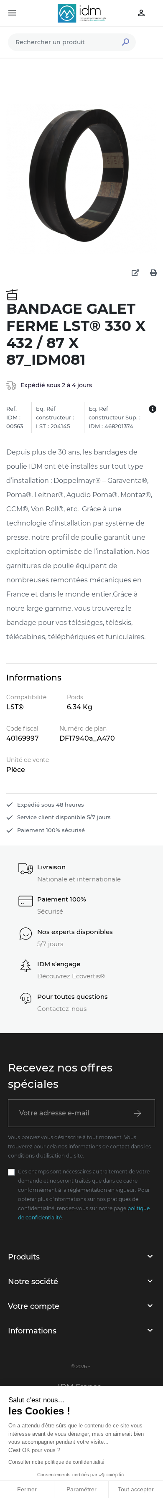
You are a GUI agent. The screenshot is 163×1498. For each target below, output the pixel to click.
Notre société (33, 1281)
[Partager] (135, 273)
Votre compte (33, 1306)
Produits (24, 1257)
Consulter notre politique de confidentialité (56, 1462)
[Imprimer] (153, 273)
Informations (32, 1331)
